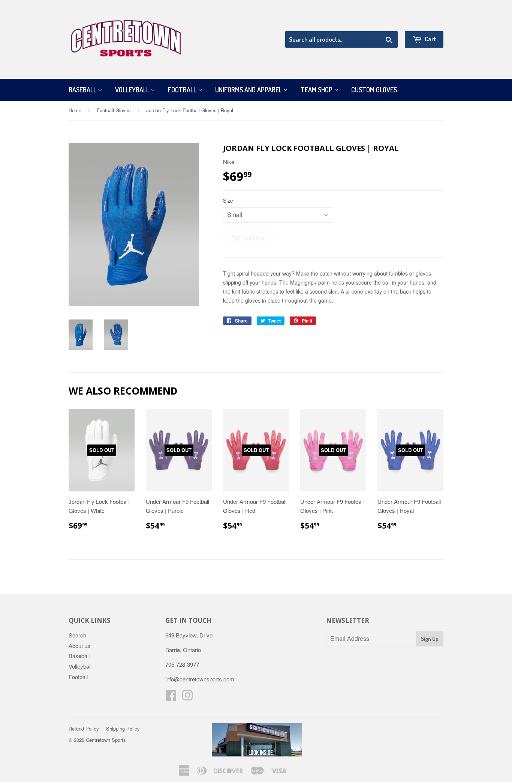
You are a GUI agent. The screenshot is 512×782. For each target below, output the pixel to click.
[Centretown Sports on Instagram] (187, 697)
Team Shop (317, 90)
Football (183, 90)
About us (79, 645)
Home (75, 110)
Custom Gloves (374, 90)
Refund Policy (84, 728)
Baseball (83, 90)
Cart (430, 39)
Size (228, 200)
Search (77, 635)
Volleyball (133, 90)
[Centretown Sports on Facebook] (171, 697)
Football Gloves (114, 110)
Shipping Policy (123, 728)
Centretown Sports (106, 739)
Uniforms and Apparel (249, 90)
